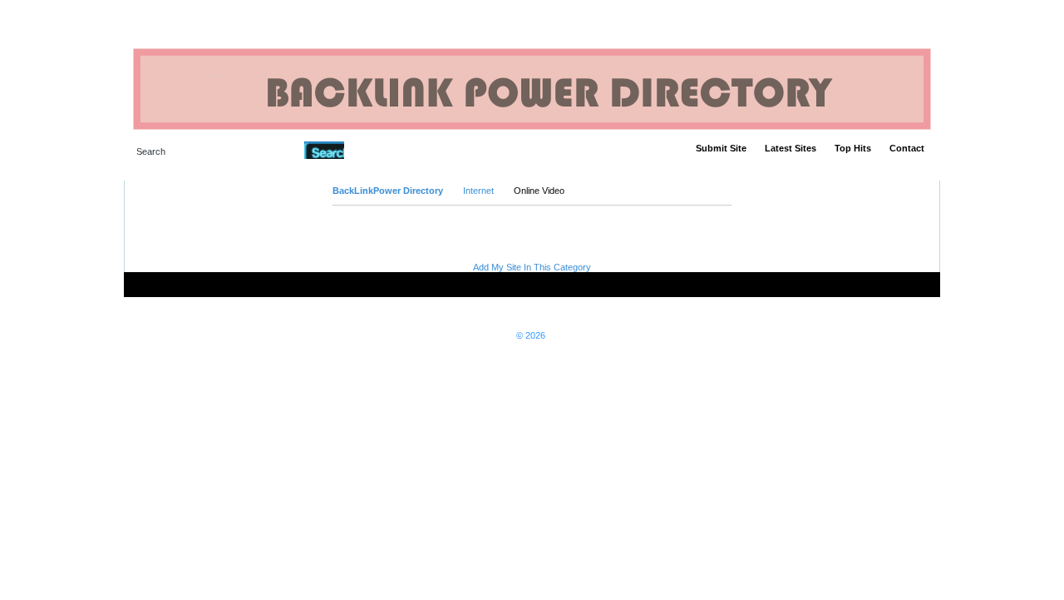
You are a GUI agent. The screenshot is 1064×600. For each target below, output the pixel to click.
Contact (906, 148)
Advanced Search (387, 150)
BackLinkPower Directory (387, 191)
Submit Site (721, 148)
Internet (478, 191)
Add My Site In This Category (532, 267)
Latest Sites (790, 148)
